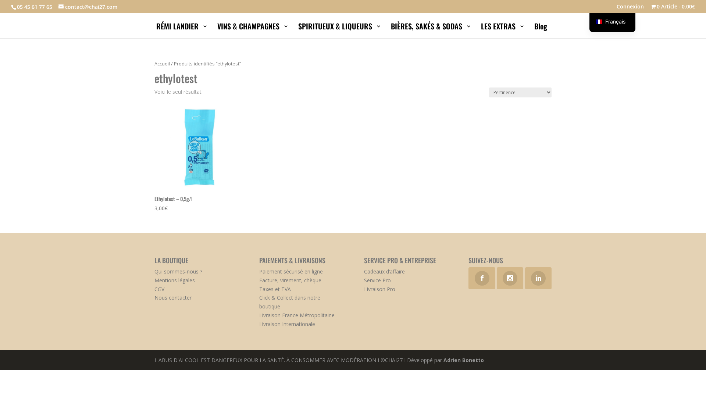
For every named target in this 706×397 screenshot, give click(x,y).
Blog (541, 28)
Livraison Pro (379, 289)
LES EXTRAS (499, 28)
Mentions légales (174, 280)
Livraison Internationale (287, 324)
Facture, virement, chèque (290, 280)
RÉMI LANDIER (178, 28)
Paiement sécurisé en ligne (291, 271)
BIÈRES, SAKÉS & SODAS (427, 28)
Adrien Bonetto (463, 360)
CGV (159, 289)
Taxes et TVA (275, 289)
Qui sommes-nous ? (178, 271)
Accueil (162, 63)
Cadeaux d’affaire (384, 271)
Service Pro (377, 280)
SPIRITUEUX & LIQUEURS (336, 28)
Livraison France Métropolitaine (297, 315)
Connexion (630, 7)
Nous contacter (173, 297)
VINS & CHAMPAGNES (249, 28)
